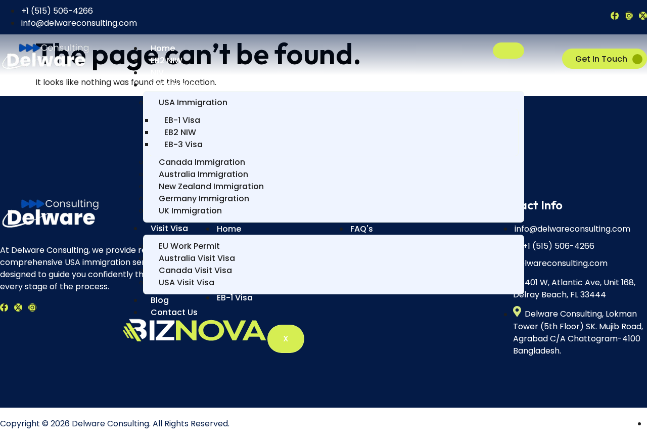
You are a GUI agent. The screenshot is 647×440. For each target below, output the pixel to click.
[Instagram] (629, 16)
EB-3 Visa (183, 144)
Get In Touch (601, 59)
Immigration (176, 85)
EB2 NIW (166, 60)
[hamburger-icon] (508, 50)
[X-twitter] (643, 16)
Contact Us (174, 312)
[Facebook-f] (615, 16)
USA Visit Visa (186, 282)
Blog (160, 300)
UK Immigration (190, 210)
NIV (157, 72)
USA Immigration (193, 102)
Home (163, 48)
